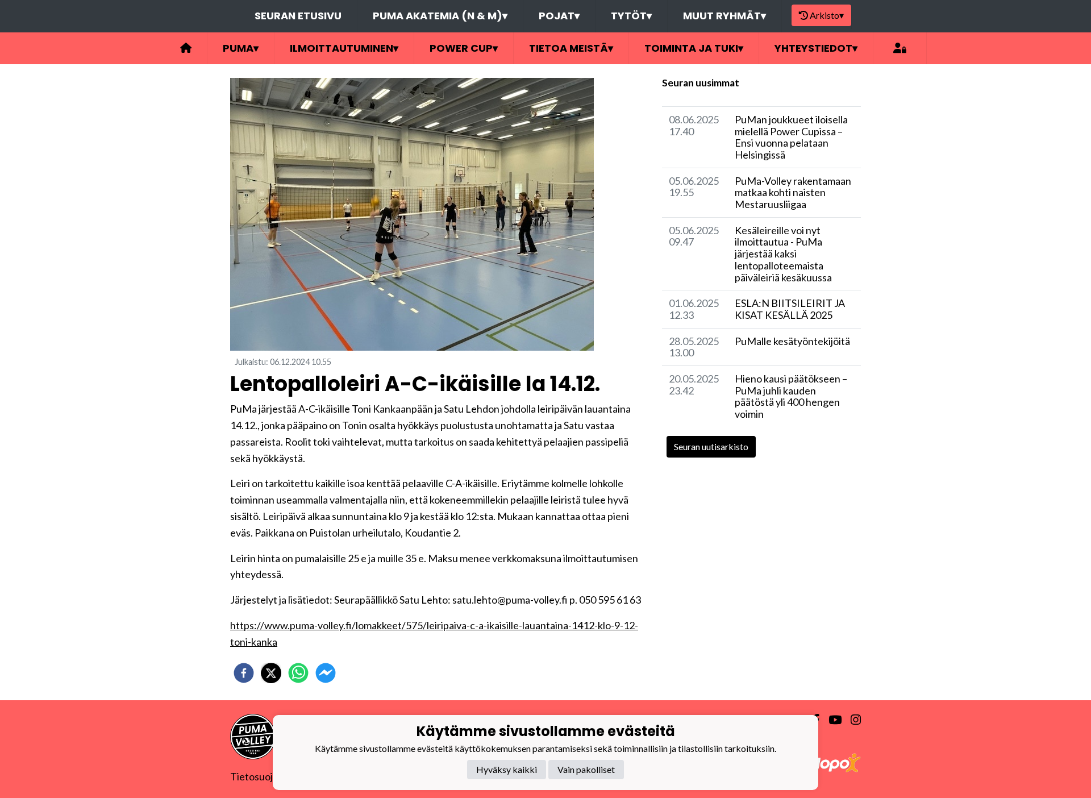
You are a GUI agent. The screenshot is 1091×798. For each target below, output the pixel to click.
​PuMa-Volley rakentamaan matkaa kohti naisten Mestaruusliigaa (793, 192)
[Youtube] (830, 720)
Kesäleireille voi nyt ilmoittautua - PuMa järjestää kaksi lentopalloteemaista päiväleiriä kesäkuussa (783, 254)
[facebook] (244, 673)
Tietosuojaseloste (270, 776)
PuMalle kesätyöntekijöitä (792, 341)
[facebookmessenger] (325, 673)
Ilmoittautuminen (344, 48)
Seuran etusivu (298, 16)
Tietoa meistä (571, 48)
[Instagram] (851, 720)
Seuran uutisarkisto (711, 446)
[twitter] (271, 673)
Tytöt (631, 16)
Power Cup (464, 48)
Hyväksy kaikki (506, 769)
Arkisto (827, 15)
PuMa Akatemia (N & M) (440, 16)
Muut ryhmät (724, 16)
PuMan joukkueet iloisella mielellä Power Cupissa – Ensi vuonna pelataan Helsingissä (791, 137)
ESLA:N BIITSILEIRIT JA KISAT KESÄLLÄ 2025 (790, 309)
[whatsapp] (298, 673)
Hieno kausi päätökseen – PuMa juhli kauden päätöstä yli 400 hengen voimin (791, 396)
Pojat (559, 16)
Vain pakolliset (586, 769)
